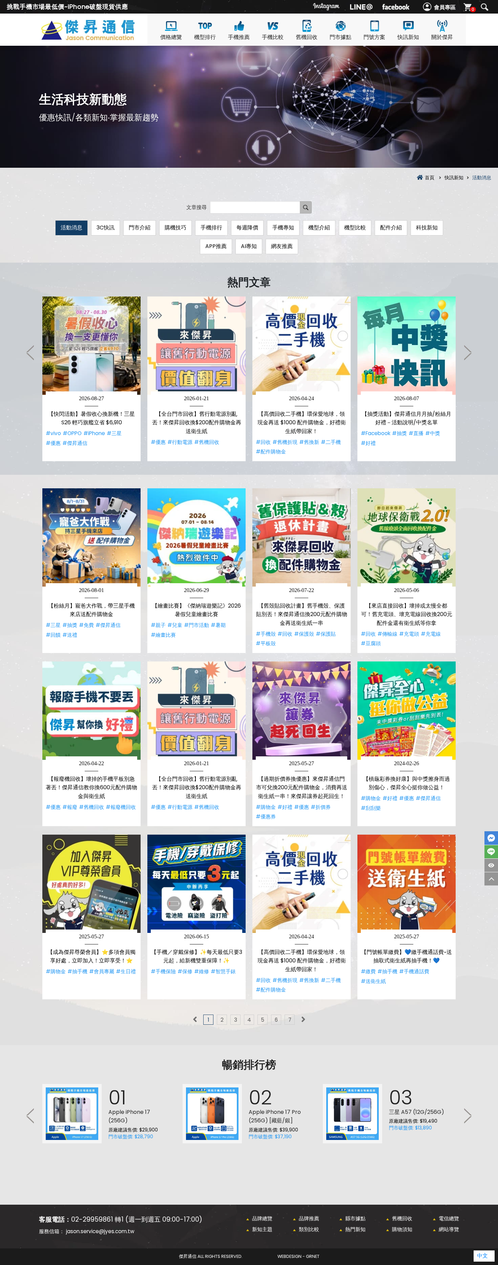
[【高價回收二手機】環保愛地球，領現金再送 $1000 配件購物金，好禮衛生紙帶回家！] (301, 346)
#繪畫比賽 (163, 634)
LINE (491, 851)
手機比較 (273, 37)
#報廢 (69, 807)
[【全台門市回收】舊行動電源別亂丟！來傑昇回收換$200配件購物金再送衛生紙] (196, 346)
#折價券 (321, 807)
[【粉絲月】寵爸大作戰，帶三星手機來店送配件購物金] (91, 537)
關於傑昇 (442, 37)
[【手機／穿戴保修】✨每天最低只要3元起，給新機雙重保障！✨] (196, 884)
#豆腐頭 (371, 643)
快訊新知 (408, 37)
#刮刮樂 (371, 808)
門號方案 (374, 37)
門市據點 (340, 37)
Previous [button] (30, 352)
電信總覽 (449, 1218)
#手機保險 (163, 971)
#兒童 (174, 625)
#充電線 (431, 633)
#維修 (201, 971)
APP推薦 (216, 246)
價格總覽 (171, 37)
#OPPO (72, 433)
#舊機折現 (284, 442)
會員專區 (445, 7)
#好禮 (368, 443)
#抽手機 (77, 971)
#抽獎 (399, 433)
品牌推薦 (309, 1218)
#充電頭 (409, 633)
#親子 (158, 625)
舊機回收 (306, 37)
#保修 (185, 971)
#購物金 (266, 807)
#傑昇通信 (74, 443)
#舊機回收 (206, 442)
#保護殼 (304, 633)
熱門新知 (355, 1229)
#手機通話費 (414, 971)
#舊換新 (309, 442)
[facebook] (396, 7)
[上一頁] (195, 1020)
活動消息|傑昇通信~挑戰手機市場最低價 (100, 37)
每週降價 (247, 227)
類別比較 (309, 1229)
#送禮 (69, 634)
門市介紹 (139, 227)
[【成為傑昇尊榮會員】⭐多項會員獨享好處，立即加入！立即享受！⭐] (91, 884)
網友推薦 (282, 246)
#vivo (53, 433)
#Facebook (375, 433)
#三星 (114, 433)
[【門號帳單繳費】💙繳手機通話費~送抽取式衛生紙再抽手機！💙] (406, 884)
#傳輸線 (387, 633)
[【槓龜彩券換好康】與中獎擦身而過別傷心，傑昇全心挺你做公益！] (406, 710)
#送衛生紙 (373, 981)
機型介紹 (319, 227)
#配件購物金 (271, 451)
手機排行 (211, 227)
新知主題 (262, 1229)
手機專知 (283, 227)
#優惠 (53, 443)
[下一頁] (303, 1020)
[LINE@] (361, 7)
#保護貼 (326, 633)
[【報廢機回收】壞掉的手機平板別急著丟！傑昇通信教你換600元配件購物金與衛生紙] (91, 710)
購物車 (473, 9)
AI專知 (249, 246)
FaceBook (491, 838)
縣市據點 (355, 1218)
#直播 (416, 433)
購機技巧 (175, 227)
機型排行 (205, 37)
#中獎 (432, 433)
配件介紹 (391, 227)
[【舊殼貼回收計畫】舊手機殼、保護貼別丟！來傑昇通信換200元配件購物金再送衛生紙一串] (301, 537)
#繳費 (368, 971)
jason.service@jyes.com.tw (100, 1231)
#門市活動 (196, 625)
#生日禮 (126, 971)
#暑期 (218, 625)
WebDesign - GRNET (298, 1256)
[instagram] (326, 7)
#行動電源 (179, 442)
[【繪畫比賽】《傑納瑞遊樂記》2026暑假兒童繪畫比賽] (196, 537)
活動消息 (71, 227)
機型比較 (355, 227)
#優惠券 (266, 816)
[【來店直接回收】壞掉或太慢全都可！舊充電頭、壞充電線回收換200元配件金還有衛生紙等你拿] (406, 537)
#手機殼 (266, 633)
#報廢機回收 (121, 807)
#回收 (263, 442)
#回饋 (53, 634)
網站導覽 (449, 1229)
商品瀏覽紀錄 (491, 865)
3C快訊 (106, 227)
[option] (91, 379)
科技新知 (427, 227)
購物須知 (402, 1229)
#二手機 (331, 442)
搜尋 (484, 7)
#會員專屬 (101, 971)
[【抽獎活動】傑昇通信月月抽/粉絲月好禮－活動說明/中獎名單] (406, 346)
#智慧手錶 (223, 971)
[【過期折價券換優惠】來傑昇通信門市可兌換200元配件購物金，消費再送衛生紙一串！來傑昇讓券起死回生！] (301, 710)
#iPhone (94, 433)
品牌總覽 (262, 1218)
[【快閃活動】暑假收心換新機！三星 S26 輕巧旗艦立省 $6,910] (91, 346)
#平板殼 (266, 643)
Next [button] (467, 352)
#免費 (86, 625)
